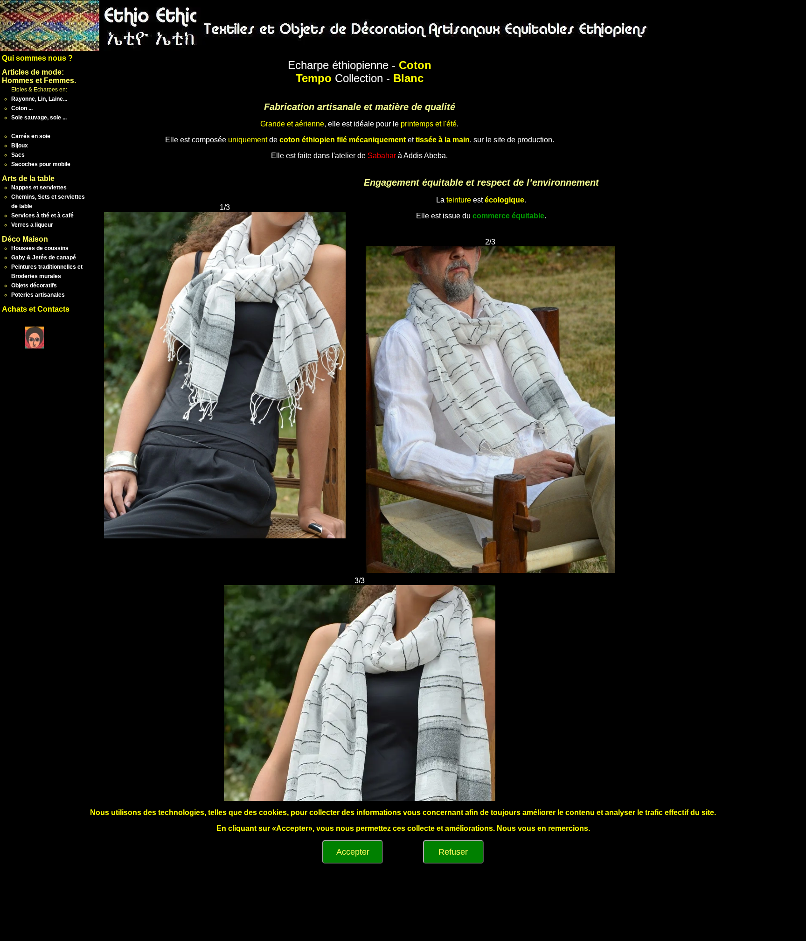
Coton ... (22, 108)
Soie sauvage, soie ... (39, 117)
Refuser (453, 852)
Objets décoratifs (34, 285)
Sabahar (382, 156)
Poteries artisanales (38, 295)
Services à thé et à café (42, 215)
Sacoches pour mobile (40, 164)
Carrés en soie (30, 136)
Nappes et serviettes (39, 187)
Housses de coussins (40, 248)
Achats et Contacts (35, 309)
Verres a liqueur (32, 225)
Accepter (352, 852)
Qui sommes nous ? (37, 58)
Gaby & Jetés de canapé (43, 257)
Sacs (18, 155)
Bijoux (19, 145)
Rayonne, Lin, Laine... (39, 99)
